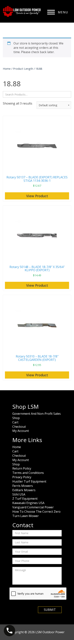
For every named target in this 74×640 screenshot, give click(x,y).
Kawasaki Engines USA (28, 503)
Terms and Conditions (28, 473)
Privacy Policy (21, 477)
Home (7, 68)
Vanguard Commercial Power (33, 507)
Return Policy (21, 468)
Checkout (19, 427)
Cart (15, 422)
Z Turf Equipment (25, 498)
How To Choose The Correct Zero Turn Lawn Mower (36, 513)
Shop (16, 418)
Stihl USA (18, 494)
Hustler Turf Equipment (29, 481)
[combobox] (37, 94)
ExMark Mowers (23, 490)
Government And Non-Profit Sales (36, 414)
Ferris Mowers (22, 486)
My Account (20, 431)
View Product (37, 196)
